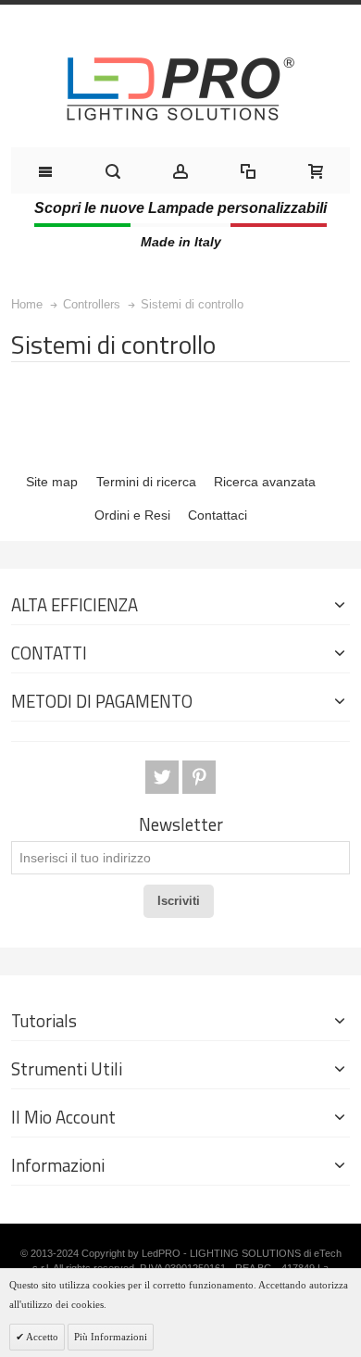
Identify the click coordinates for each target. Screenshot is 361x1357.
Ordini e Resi (132, 515)
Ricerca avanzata (265, 481)
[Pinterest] (199, 778)
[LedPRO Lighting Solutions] (180, 89)
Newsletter (181, 825)
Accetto (41, 1336)
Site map (52, 481)
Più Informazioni (110, 1336)
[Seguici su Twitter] (163, 778)
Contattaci (217, 515)
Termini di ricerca (146, 481)
